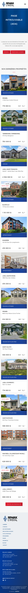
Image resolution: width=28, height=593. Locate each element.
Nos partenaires (7, 529)
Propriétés (5, 540)
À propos (5, 526)
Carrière (5, 524)
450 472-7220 (8, 565)
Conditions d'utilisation (15, 588)
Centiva (17, 591)
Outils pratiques (7, 533)
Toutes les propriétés (14, 504)
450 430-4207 (8, 557)
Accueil (6, 52)
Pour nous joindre (18, 52)
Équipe (4, 538)
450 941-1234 (8, 574)
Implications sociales (8, 531)
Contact (5, 545)
